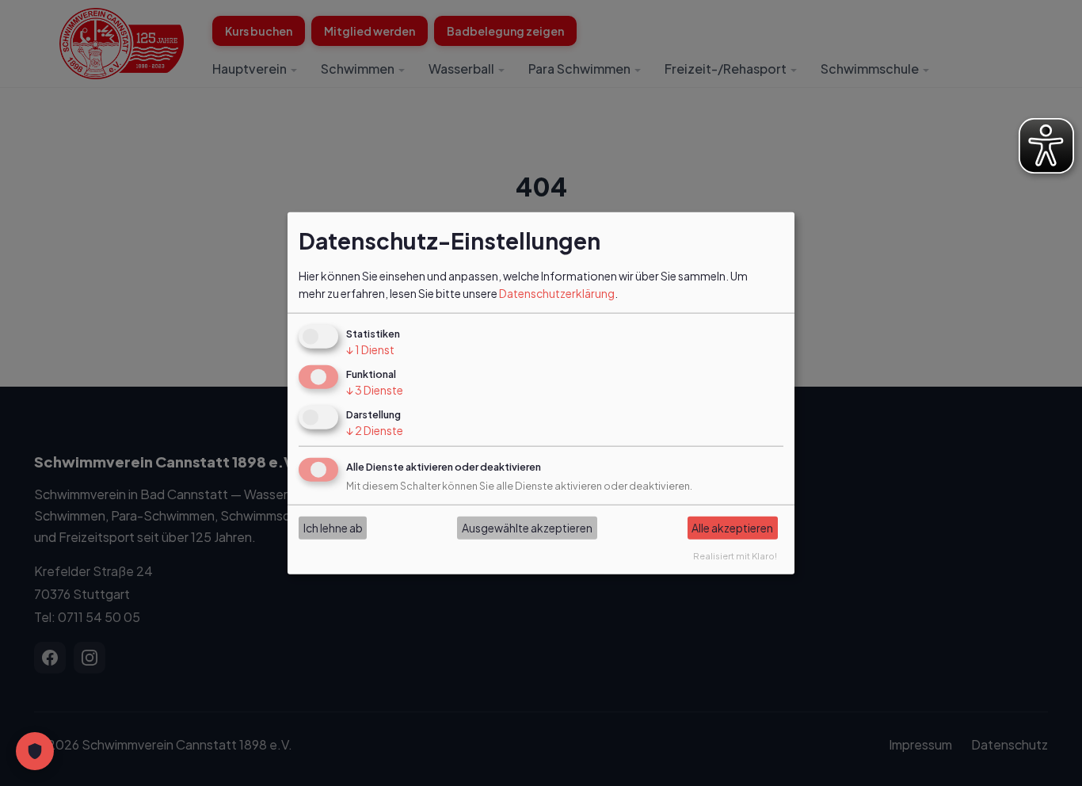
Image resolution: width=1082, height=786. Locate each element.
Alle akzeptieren (732, 528)
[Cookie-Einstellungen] (35, 751)
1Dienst (370, 349)
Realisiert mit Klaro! (735, 554)
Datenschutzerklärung (557, 293)
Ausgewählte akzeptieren (527, 528)
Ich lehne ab (333, 528)
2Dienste (374, 430)
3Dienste (374, 390)
